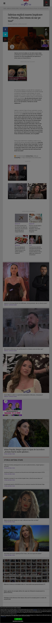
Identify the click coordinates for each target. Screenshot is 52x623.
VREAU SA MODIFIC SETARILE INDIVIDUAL (18, 621)
